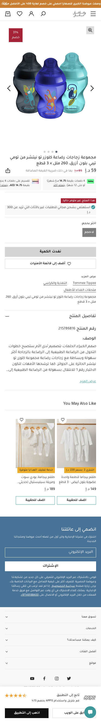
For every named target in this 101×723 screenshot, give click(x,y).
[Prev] (92, 88)
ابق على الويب (74, 713)
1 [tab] (56, 152)
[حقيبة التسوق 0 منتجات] (8, 14)
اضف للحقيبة (76, 500)
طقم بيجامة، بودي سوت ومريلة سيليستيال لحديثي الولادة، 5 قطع (37, 480)
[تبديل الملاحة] (93, 14)
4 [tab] (45, 152)
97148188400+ (30, 595)
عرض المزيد (88, 381)
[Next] (9, 88)
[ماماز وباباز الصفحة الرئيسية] (79, 14)
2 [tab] (52, 152)
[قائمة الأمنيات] (63, 420)
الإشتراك (50, 566)
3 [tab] (49, 152)
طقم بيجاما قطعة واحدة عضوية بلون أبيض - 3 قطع (77, 480)
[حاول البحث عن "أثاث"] (43, 14)
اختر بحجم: (88, 223)
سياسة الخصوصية (63, 586)
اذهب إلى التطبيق (27, 713)
